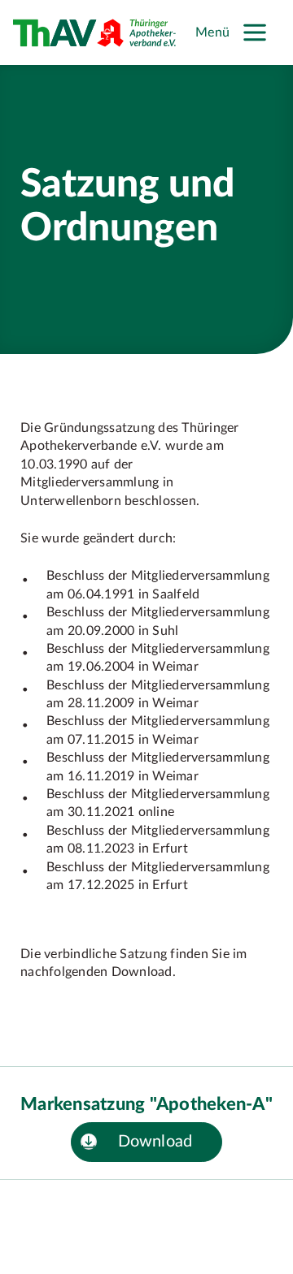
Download (155, 1142)
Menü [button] (212, 32)
